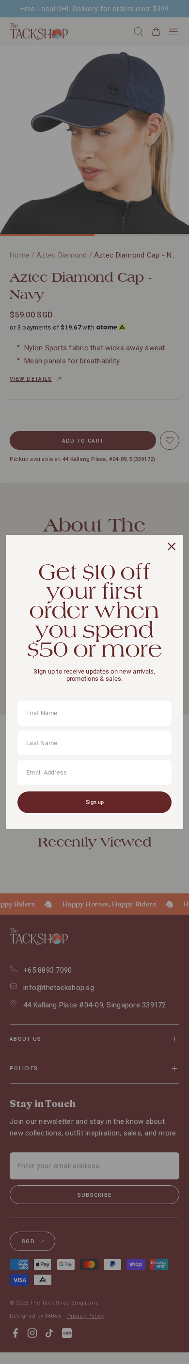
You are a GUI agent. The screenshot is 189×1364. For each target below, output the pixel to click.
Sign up (95, 802)
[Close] (171, 546)
